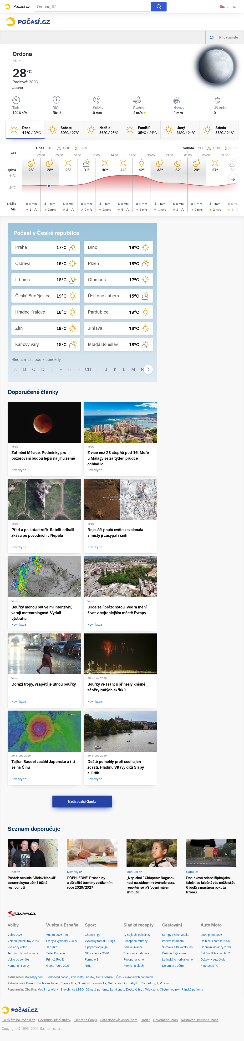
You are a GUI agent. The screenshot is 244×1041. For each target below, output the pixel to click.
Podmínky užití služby (54, 1020)
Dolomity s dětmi (173, 965)
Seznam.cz (228, 7)
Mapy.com (37, 977)
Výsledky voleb (17, 947)
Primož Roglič (55, 959)
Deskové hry (134, 989)
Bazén (30, 983)
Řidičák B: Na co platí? (215, 953)
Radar (145, 1020)
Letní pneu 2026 (211, 934)
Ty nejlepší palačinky (136, 934)
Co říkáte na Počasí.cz (18, 1020)
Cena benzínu (105, 977)
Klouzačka (99, 983)
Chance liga (93, 934)
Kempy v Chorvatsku (175, 934)
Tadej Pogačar (55, 953)
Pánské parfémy (192, 989)
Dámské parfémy (97, 989)
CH (88, 369)
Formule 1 (91, 959)
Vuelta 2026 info (57, 934)
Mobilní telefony (48, 989)
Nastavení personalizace (200, 1020)
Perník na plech (133, 965)
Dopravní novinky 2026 (216, 947)
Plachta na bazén (47, 983)
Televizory (151, 989)
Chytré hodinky (170, 989)
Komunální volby (19, 965)
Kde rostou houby (82, 977)
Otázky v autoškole (213, 959)
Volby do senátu (18, 959)
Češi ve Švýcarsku (174, 953)
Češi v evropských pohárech (134, 977)
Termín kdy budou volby (23, 953)
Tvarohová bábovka (136, 953)
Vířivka (164, 983)
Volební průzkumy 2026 (23, 941)
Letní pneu (117, 989)
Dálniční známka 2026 (215, 941)
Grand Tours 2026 (58, 965)
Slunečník (84, 983)
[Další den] (233, 179)
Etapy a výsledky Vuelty (61, 941)
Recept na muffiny (135, 941)
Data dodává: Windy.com (118, 1020)
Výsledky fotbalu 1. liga (100, 941)
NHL (88, 965)
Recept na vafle (133, 959)
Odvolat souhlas (165, 1020)
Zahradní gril (149, 983)
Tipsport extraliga (96, 947)
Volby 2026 (15, 934)
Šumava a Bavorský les (177, 947)
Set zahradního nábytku (123, 983)
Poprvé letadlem (173, 941)
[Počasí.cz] (28, 21)
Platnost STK (209, 965)
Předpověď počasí (57, 977)
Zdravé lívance (133, 947)
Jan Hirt (51, 947)
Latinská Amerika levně (177, 959)
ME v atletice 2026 (97, 953)
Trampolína (68, 983)
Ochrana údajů (85, 1020)
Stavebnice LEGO (72, 989)
